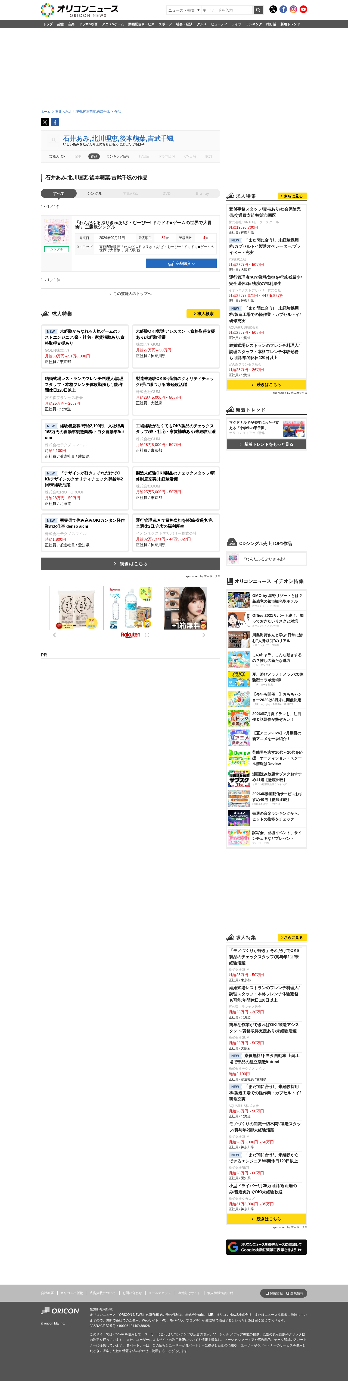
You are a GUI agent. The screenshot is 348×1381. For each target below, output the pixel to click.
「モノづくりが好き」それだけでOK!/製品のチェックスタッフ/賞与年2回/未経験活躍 (264, 956)
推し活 (271, 24)
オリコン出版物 (71, 1293)
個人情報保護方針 (220, 1293)
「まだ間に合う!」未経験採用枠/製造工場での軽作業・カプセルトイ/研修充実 (265, 314)
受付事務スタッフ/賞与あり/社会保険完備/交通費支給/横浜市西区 (265, 212)
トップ (48, 24)
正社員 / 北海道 (84, 393)
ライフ (236, 24)
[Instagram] (293, 9)
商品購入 (183, 263)
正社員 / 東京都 (85, 346)
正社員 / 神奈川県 (175, 343)
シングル (94, 193)
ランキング (254, 24)
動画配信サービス (141, 24)
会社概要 (47, 1293)
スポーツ (165, 24)
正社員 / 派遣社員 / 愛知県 (84, 440)
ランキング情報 (118, 156)
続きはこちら (134, 563)
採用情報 (276, 1293)
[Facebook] (283, 9)
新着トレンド (290, 24)
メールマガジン (159, 1293)
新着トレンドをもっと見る (268, 444)
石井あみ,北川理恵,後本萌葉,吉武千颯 (118, 138)
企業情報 (296, 1293)
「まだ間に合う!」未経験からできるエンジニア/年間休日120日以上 (264, 1157)
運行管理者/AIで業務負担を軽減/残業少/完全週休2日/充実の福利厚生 (265, 280)
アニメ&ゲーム (113, 24)
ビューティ (219, 24)
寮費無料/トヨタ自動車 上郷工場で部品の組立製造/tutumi (264, 1058)
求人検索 (205, 313)
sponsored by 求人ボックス (203, 576)
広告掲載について (103, 1293)
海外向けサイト (189, 1293)
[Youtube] (303, 9)
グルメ (202, 24)
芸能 (60, 24)
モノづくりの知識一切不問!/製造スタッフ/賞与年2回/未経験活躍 (265, 1126)
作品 (94, 156)
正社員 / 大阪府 (175, 390)
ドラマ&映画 (88, 24)
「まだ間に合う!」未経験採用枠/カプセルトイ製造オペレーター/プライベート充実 (265, 246)
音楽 (71, 24)
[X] (273, 9)
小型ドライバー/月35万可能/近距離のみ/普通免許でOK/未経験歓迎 (263, 1188)
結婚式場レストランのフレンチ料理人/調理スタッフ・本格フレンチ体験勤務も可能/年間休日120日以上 (264, 351)
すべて (58, 193)
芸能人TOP (57, 156)
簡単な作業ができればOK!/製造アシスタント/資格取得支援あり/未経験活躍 (264, 1027)
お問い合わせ (132, 1293)
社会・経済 (184, 24)
